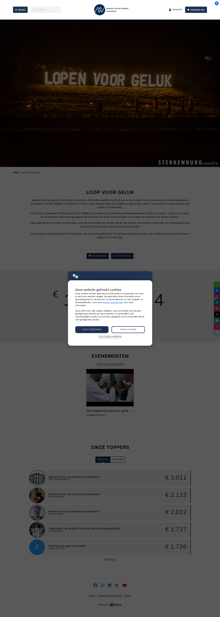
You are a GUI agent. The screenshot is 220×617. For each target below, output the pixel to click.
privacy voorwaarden (113, 302)
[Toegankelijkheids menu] (217, 3)
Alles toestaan (92, 329)
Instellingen (128, 329)
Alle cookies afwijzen (110, 336)
